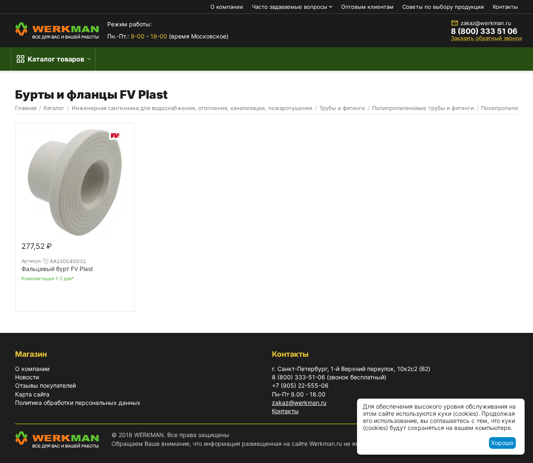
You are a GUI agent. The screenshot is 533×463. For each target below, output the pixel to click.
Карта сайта (32, 394)
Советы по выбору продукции (443, 6)
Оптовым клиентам (367, 6)
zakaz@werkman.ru (486, 23)
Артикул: (31, 261)
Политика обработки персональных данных (77, 402)
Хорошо (502, 442)
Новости (27, 377)
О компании (226, 6)
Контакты (505, 6)
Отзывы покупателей (45, 385)
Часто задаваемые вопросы (289, 6)
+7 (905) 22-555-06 (300, 385)
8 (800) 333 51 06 (484, 31)
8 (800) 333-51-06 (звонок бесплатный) (329, 377)
